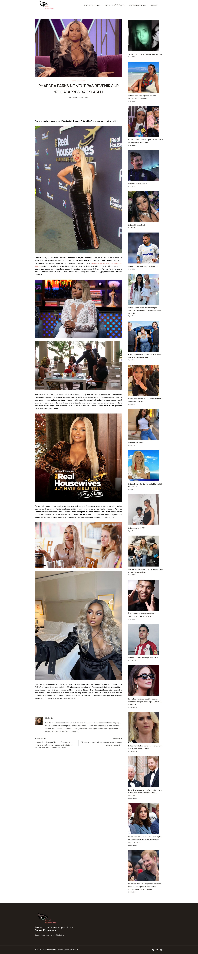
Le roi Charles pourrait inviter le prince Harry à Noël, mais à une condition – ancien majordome (145, 793)
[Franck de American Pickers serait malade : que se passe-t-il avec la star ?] (145, 336)
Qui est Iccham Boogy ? (137, 184)
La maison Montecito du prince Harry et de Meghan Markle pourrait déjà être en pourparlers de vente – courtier (144, 887)
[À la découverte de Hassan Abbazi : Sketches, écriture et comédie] (145, 595)
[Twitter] (157, 950)
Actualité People (92, 5)
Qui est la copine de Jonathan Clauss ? (143, 266)
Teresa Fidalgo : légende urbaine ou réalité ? (145, 54)
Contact (154, 5)
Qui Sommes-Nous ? (137, 5)
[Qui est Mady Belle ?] (145, 424)
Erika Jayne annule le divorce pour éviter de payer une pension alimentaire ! (101, 742)
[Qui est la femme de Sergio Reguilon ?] (145, 639)
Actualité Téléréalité (114, 5)
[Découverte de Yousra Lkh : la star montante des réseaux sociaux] (145, 380)
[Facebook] (153, 950)
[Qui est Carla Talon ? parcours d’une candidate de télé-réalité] (145, 77)
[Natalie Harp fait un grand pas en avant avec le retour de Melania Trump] (145, 727)
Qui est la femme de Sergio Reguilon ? (143, 658)
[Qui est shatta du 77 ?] (145, 509)
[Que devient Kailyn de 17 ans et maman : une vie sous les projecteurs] (145, 551)
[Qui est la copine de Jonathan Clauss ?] (145, 248)
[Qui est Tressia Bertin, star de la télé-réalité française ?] (145, 465)
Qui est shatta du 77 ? (136, 528)
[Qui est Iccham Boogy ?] (145, 165)
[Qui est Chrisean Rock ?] (145, 206)
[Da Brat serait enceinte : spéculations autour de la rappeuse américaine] (145, 121)
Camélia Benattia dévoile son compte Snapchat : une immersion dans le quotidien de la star (144, 311)
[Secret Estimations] (47, 5)
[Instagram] (161, 950)
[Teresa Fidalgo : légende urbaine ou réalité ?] (145, 35)
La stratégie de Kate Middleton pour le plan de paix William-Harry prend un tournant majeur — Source (145, 840)
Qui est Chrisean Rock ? (137, 225)
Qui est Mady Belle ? (136, 443)
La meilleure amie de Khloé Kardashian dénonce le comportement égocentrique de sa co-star (144, 702)
